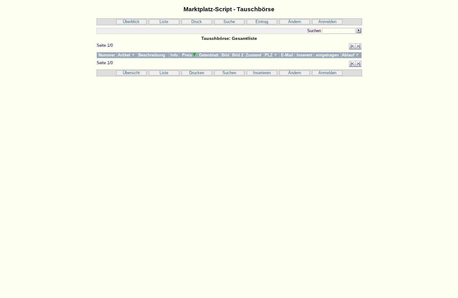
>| (358, 46)
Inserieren (262, 73)
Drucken (196, 73)
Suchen (229, 73)
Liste (164, 22)
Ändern (294, 22)
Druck (196, 22)
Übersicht (131, 73)
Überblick (131, 22)
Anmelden (327, 22)
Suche (229, 22)
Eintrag (261, 22)
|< (352, 46)
